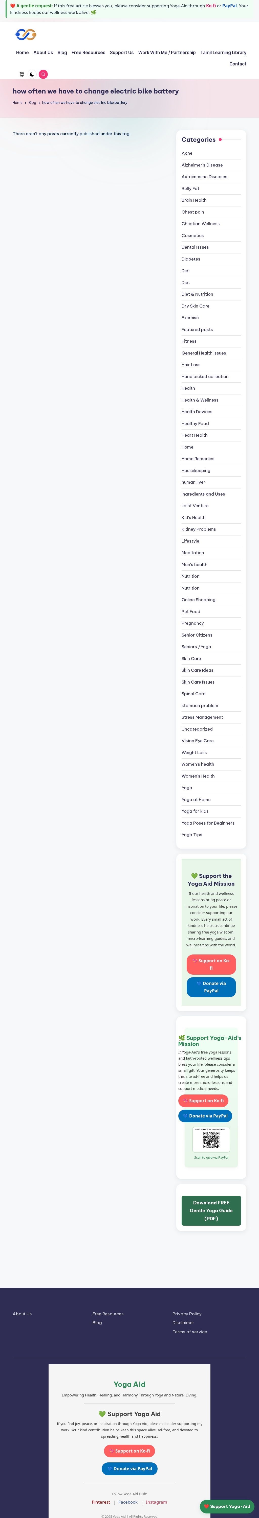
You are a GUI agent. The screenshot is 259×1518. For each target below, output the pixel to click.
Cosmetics (193, 235)
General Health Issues (204, 353)
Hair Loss (191, 364)
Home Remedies (198, 458)
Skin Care (191, 658)
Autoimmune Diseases (204, 176)
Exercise (190, 317)
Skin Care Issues (198, 682)
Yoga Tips (192, 834)
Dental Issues (195, 247)
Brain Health (194, 200)
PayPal (229, 6)
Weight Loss (194, 752)
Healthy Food (195, 423)
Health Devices (197, 411)
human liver (193, 482)
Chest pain (193, 212)
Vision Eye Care (198, 740)
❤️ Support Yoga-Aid (227, 1506)
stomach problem (200, 705)
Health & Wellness (200, 400)
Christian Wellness (201, 223)
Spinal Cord (194, 693)
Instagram (156, 1502)
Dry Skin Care (195, 306)
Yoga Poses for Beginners (208, 823)
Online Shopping (198, 599)
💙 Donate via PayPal (211, 987)
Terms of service (189, 1332)
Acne (187, 153)
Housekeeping (196, 470)
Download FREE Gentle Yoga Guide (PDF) (211, 1211)
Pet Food (191, 611)
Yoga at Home (196, 799)
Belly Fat (190, 188)
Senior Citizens (197, 635)
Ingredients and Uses (203, 494)
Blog (97, 1322)
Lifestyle (190, 541)
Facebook (128, 1502)
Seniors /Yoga (196, 646)
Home (187, 447)
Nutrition (191, 576)
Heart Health (195, 435)
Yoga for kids (195, 811)
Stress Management (202, 717)
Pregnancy (193, 623)
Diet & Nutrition (197, 294)
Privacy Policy (187, 1314)
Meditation (193, 552)
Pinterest (101, 1502)
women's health (198, 764)
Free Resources (108, 1314)
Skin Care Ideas (197, 670)
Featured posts (197, 329)
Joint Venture (195, 505)
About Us (22, 1314)
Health (188, 388)
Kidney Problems (199, 529)
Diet (186, 270)
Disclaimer (183, 1322)
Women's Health (198, 776)
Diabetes (191, 259)
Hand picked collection (205, 376)
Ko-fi (211, 6)
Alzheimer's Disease (202, 165)
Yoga (187, 787)
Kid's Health (194, 517)
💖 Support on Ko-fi (211, 964)
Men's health (194, 564)
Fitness (189, 341)
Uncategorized (197, 729)
